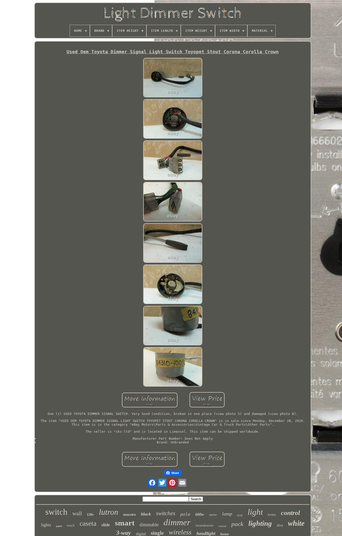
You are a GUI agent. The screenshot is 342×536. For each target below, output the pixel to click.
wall (77, 513)
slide (105, 524)
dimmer (177, 522)
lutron (108, 511)
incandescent (205, 525)
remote (222, 525)
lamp (227, 513)
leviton (272, 514)
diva (280, 525)
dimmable (148, 524)
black (146, 513)
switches (165, 513)
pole (185, 514)
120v (90, 514)
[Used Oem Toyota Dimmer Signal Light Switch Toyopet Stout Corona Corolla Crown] (172, 78)
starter (213, 514)
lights (46, 524)
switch (56, 511)
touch (71, 525)
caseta (88, 523)
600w (199, 514)
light (255, 511)
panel (59, 526)
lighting (260, 523)
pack (237, 523)
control (290, 512)
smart (124, 522)
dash (240, 515)
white (296, 523)
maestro (129, 514)
